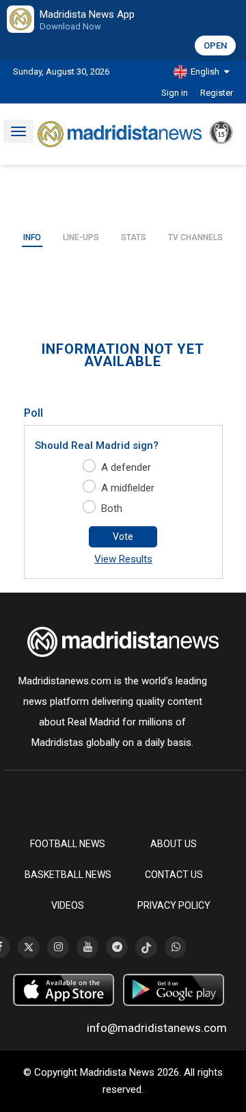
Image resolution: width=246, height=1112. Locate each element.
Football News (67, 843)
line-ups (81, 237)
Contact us (174, 874)
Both (111, 508)
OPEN (215, 45)
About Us (173, 843)
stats (133, 237)
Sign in (174, 93)
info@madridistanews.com (157, 1028)
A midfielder (127, 488)
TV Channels (195, 237)
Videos (67, 905)
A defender (126, 467)
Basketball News (68, 874)
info (32, 237)
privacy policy (173, 905)
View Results (123, 559)
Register (216, 93)
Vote (123, 536)
